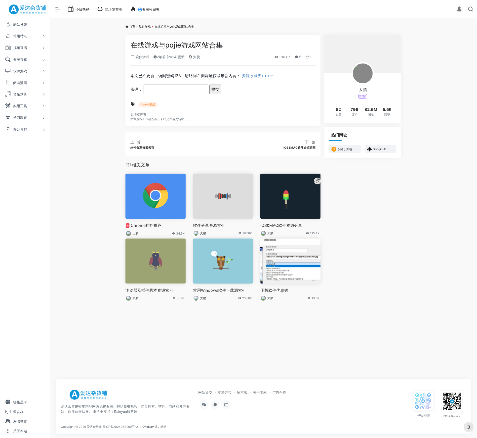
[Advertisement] (263, 338)
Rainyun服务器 (125, 411)
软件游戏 (145, 26)
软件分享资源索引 (209, 225)
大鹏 (196, 57)
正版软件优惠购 (274, 290)
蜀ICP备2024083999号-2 (120, 427)
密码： (137, 89)
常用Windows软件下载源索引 (219, 290)
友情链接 (225, 392)
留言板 (242, 392)
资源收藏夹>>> (256, 75)
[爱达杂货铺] (90, 396)
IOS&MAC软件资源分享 (281, 225)
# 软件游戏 (148, 104)
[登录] (459, 9)
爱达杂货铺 (94, 427)
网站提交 (205, 392)
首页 (132, 26)
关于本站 (260, 392)
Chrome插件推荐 (143, 225)
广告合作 (279, 392)
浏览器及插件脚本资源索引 (149, 290)
